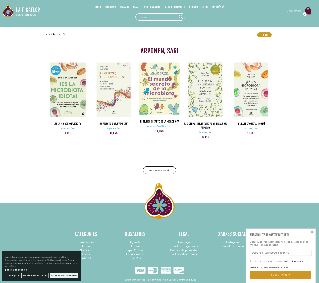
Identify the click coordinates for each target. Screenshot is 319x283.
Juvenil (86, 254)
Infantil (86, 258)
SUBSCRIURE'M (280, 274)
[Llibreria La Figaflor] (21, 15)
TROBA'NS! (218, 7)
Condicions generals (184, 246)
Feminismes (86, 242)
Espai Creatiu (135, 254)
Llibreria (135, 246)
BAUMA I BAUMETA (174, 7)
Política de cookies (184, 254)
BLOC (205, 7)
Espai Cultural (135, 250)
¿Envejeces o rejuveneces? (114, 123)
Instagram (233, 242)
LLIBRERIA (110, 7)
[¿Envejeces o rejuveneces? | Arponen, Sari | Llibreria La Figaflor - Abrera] (113, 90)
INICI (98, 7)
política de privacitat (294, 261)
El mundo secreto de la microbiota (159, 121)
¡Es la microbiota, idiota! (67, 123)
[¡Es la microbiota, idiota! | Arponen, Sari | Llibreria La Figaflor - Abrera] (68, 90)
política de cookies (16, 270)
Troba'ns (135, 258)
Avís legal (184, 242)
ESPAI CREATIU (151, 7)
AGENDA (193, 7)
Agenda (135, 242)
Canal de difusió (233, 246)
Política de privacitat (184, 250)
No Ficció (86, 250)
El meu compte (294, 11)
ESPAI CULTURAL (129, 7)
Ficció (86, 246)
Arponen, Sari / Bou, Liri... (159, 126)
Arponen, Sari (68, 128)
